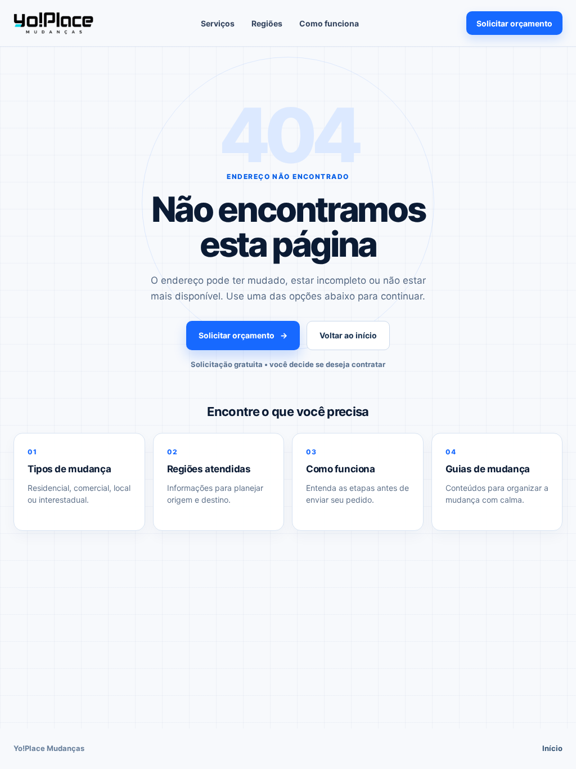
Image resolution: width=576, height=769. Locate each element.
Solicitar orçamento (514, 23)
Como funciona (329, 23)
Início (552, 748)
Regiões (266, 23)
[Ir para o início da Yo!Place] (53, 23)
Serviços (218, 23)
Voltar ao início (348, 335)
